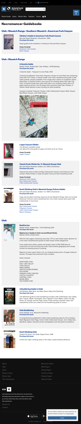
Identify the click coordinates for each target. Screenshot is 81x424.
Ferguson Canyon (26, 208)
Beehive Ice (25, 224)
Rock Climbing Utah (28, 331)
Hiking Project (46, 370)
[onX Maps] (6, 391)
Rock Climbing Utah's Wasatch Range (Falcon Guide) (42, 189)
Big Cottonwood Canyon (28, 181)
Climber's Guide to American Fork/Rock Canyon (40, 35)
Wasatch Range (16, 30)
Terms (45, 421)
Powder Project (46, 376)
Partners (31, 16)
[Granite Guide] (34, 116)
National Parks (46, 379)
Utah (4, 30)
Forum (38, 16)
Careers (5, 407)
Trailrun (24, 2)
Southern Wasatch (36, 30)
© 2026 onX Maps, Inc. (35, 421)
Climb (4, 2)
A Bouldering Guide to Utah (31, 288)
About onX (6, 404)
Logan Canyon (25, 154)
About (4, 364)
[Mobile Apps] (44, 16)
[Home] (13, 9)
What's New (22, 16)
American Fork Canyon (60, 30)
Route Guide (6, 16)
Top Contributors (8, 379)
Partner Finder (7, 373)
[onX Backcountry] (42, 2)
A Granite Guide (26, 63)
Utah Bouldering (27, 309)
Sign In (76, 13)
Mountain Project (47, 364)
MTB (10, 2)
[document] (62, 415)
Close (62, 418)
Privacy (50, 421)
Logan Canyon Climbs (29, 144)
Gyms (14, 16)
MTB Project (45, 367)
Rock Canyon (24, 51)
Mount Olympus (25, 212)
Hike (16, 2)
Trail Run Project (47, 373)
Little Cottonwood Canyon (29, 183)
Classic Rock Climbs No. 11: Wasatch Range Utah (40, 163)
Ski (31, 2)
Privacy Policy (70, 413)
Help (4, 367)
